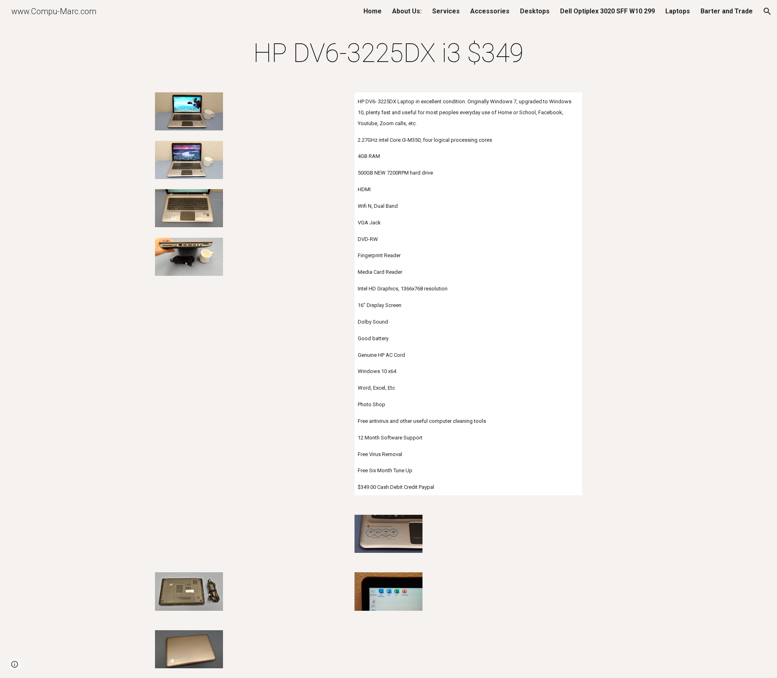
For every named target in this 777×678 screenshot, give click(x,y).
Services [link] (446, 11)
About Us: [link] (407, 11)
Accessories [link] (490, 11)
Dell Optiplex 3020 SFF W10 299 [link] (607, 11)
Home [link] (372, 11)
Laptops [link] (677, 11)
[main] (388, 53)
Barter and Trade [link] (727, 11)
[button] (767, 11)
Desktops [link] (535, 11)
